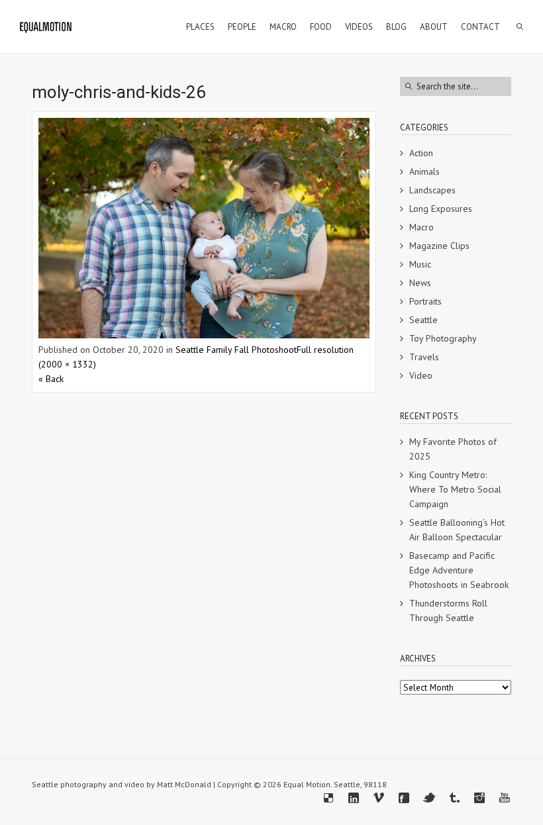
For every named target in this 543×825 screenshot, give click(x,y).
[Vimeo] (378, 797)
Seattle (423, 320)
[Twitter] (429, 797)
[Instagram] (479, 797)
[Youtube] (504, 797)
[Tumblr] (454, 797)
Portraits (425, 301)
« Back (51, 379)
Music (420, 264)
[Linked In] (353, 797)
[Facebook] (404, 797)
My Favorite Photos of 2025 (453, 449)
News (420, 283)
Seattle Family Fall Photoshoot (236, 350)
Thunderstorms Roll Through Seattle (448, 610)
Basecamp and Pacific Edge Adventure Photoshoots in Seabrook (459, 570)
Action (421, 153)
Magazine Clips (439, 246)
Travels (424, 357)
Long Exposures (440, 209)
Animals (424, 171)
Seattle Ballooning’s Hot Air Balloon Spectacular (457, 529)
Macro (421, 227)
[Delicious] (328, 797)
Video (420, 375)
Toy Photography (443, 338)
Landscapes (432, 190)
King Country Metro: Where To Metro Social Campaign (455, 489)
